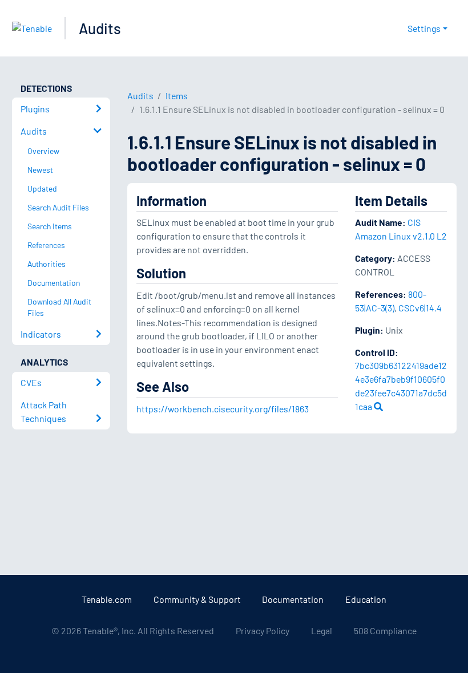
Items (177, 95)
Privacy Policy (262, 630)
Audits (100, 28)
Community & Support (197, 599)
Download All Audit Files (59, 307)
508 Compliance (385, 630)
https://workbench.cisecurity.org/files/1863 (222, 408)
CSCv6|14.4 (420, 307)
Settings (424, 28)
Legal (321, 630)
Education (365, 599)
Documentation (293, 599)
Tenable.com (107, 599)
